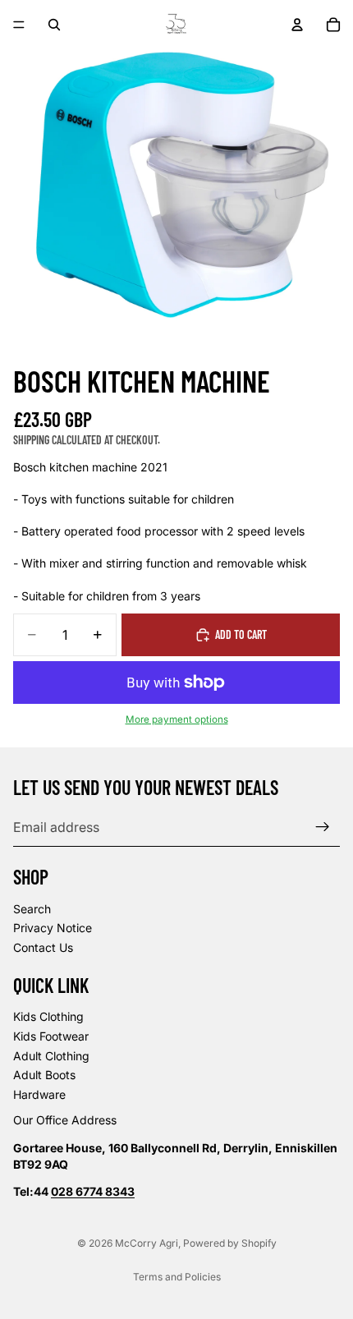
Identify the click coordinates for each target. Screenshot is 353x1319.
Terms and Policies (177, 1277)
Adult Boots (44, 1075)
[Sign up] (322, 827)
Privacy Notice (52, 928)
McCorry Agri (146, 1243)
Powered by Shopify (230, 1243)
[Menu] (19, 25)
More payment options (177, 719)
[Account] (297, 25)
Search (32, 909)
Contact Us (43, 947)
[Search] (54, 25)
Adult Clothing (51, 1056)
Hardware (39, 1094)
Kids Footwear (51, 1036)
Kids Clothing (48, 1017)
